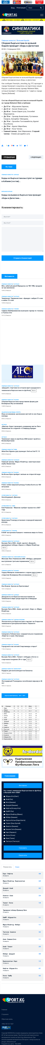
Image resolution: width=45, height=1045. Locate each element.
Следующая (36, 157)
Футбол (16, 284)
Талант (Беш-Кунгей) (13, 823)
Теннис (16, 309)
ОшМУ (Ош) (10, 811)
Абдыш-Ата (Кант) (12, 796)
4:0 (40, 874)
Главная (4, 1009)
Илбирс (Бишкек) (11, 817)
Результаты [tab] (7, 867)
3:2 (40, 932)
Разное (16, 399)
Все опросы (23, 785)
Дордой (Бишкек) (12, 805)
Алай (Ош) (9, 799)
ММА (15, 449)
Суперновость (6, 495)
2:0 (40, 947)
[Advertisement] (22, 341)
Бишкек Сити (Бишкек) (13, 829)
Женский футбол (19, 557)
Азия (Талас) (10, 838)
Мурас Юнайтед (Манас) (14, 814)
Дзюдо (16, 595)
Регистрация (21, 8)
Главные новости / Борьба (10, 174)
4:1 (40, 968)
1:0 (40, 903)
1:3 (40, 961)
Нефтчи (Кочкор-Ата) (13, 808)
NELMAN (18, 1044)
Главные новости (7, 284)
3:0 (40, 954)
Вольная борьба (23, 40)
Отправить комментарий (23, 258)
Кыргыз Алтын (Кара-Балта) (15, 820)
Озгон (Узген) (10, 835)
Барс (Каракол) (11, 832)
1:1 (40, 917)
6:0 (40, 881)
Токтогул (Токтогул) (12, 841)
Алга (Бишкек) (11, 802)
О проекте (5, 1014)
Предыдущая (9, 157)
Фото (34, 390)
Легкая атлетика (19, 619)
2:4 (40, 896)
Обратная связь (7, 1019)
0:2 (40, 888)
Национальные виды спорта (11, 412)
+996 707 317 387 (7, 1024)
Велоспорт (17, 668)
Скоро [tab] (17, 867)
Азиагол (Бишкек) (12, 826)
